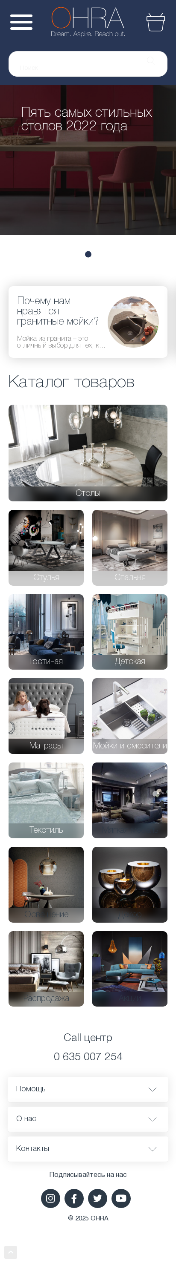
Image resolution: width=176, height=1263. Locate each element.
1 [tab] (88, 254)
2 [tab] (116, 254)
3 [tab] (139, 254)
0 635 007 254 (88, 1057)
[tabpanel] (88, 160)
